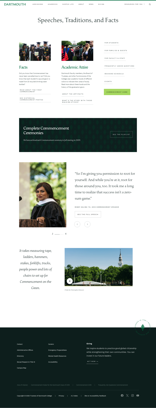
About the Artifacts (72, 94)
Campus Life (68, 4)
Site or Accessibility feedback (95, 396)
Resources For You (134, 4)
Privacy (61, 396)
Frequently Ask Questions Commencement (113, 385)
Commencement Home (117, 92)
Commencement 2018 (83, 385)
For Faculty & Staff (115, 58)
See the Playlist (121, 134)
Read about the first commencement (31, 91)
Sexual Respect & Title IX (26, 362)
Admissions (38, 4)
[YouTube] (137, 396)
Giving (101, 4)
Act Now (91, 361)
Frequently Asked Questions (119, 66)
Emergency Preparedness (57, 350)
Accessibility (53, 362)
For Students (112, 43)
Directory (20, 356)
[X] (127, 396)
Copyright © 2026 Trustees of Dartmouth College (34, 396)
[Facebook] (122, 396)
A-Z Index (74, 396)
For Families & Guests (116, 50)
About (81, 4)
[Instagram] (132, 396)
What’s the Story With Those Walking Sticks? (77, 101)
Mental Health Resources (57, 356)
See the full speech (87, 214)
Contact (20, 344)
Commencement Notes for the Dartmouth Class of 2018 (50, 385)
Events (108, 81)
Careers (51, 344)
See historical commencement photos (31, 99)
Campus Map (21, 368)
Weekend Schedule (114, 74)
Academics (53, 4)
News (91, 4)
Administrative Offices (25, 350)
